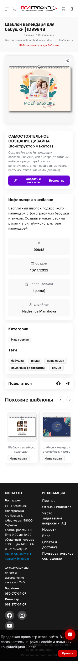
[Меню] (7, 8)
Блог (46, 536)
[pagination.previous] (61, 399)
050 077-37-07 (15, 593)
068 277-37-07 (15, 604)
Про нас (48, 500)
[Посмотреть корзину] (63, 8)
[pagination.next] (69, 399)
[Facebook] (9, 615)
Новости (49, 529)
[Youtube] (9, 625)
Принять (67, 653)
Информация (53, 493)
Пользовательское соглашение (57, 555)
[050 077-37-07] (14, 8)
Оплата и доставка (50, 544)
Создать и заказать (45, 180)
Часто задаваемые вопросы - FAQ (54, 518)
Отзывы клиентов (56, 507)
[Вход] (71, 8)
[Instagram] (22, 615)
